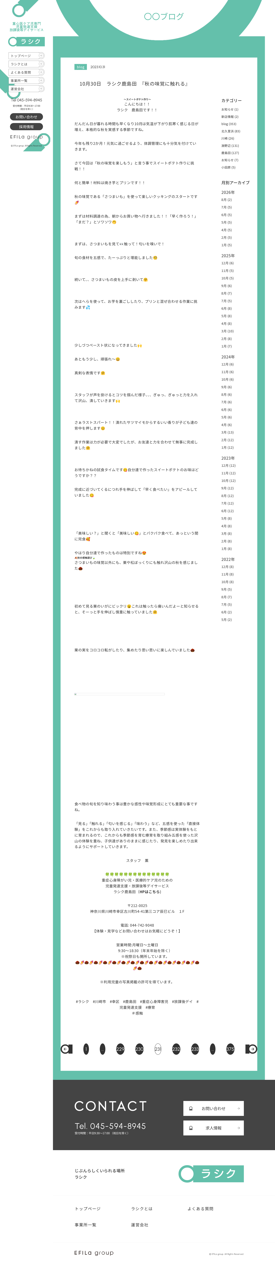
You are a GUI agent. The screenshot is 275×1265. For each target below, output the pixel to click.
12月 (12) (228, 465)
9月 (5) (226, 589)
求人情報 (214, 1128)
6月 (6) (226, 409)
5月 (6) (226, 417)
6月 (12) (227, 510)
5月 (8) (226, 315)
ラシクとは (19, 64)
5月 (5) (226, 222)
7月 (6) (226, 402)
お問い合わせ (26, 116)
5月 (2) (226, 619)
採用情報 (26, 126)
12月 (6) (227, 263)
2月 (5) (226, 237)
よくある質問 (21, 72)
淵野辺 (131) (230, 145)
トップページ (21, 55)
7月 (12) (227, 503)
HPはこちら (150, 891)
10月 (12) (228, 480)
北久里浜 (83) (230, 131)
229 (120, 1049)
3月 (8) (226, 533)
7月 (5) (226, 207)
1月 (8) (226, 548)
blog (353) (228, 124)
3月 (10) (227, 331)
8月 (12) (227, 495)
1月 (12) (227, 447)
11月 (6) (227, 371)
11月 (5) (227, 270)
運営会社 (17, 88)
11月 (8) (227, 574)
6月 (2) (226, 612)
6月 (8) (226, 308)
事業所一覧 (19, 80)
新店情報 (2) (230, 116)
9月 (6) (226, 285)
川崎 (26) (227, 138)
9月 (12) (227, 488)
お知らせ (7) (229, 160)
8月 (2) (226, 199)
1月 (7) (226, 346)
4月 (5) (226, 229)
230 (139, 1049)
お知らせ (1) (229, 109)
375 (230, 1049)
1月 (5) (226, 245)
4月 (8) (226, 323)
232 (176, 1049)
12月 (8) (227, 566)
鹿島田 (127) (230, 153)
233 (195, 1049)
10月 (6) (227, 379)
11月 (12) (228, 473)
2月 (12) (227, 439)
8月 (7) (226, 293)
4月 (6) (226, 424)
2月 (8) (226, 338)
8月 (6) (226, 394)
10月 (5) (227, 278)
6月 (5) (226, 214)
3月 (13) (227, 432)
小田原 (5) (228, 167)
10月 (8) (227, 581)
